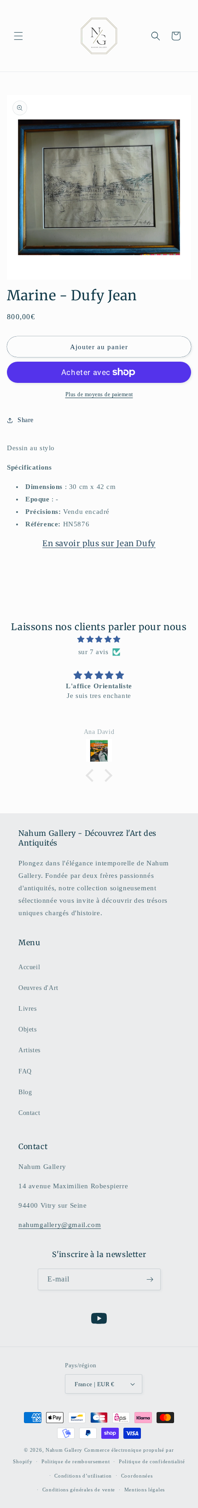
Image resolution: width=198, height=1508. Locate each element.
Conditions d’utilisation (83, 1475)
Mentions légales (144, 1489)
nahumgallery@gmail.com (59, 1224)
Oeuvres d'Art (38, 987)
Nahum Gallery (64, 1450)
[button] (18, 36)
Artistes (29, 1050)
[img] (99, 639)
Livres (27, 1008)
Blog (25, 1092)
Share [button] (25, 420)
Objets (27, 1029)
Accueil (29, 967)
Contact (29, 1112)
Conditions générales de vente (78, 1489)
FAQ (25, 1071)
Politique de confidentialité (152, 1461)
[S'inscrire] (150, 1279)
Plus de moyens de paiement (99, 394)
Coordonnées (137, 1475)
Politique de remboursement (75, 1461)
